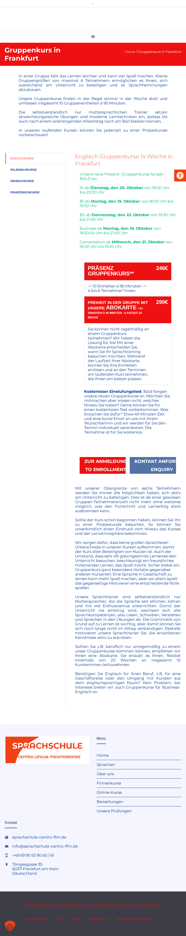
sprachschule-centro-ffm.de (39, 837)
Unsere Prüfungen (114, 811)
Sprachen (106, 764)
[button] (180, 175)
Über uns (105, 774)
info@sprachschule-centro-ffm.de (45, 846)
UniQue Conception (143, 905)
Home (130, 52)
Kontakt (75, 919)
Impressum (99, 919)
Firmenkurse (109, 783)
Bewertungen (110, 801)
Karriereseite (36, 919)
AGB (58, 919)
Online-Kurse (109, 792)
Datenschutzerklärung (134, 919)
